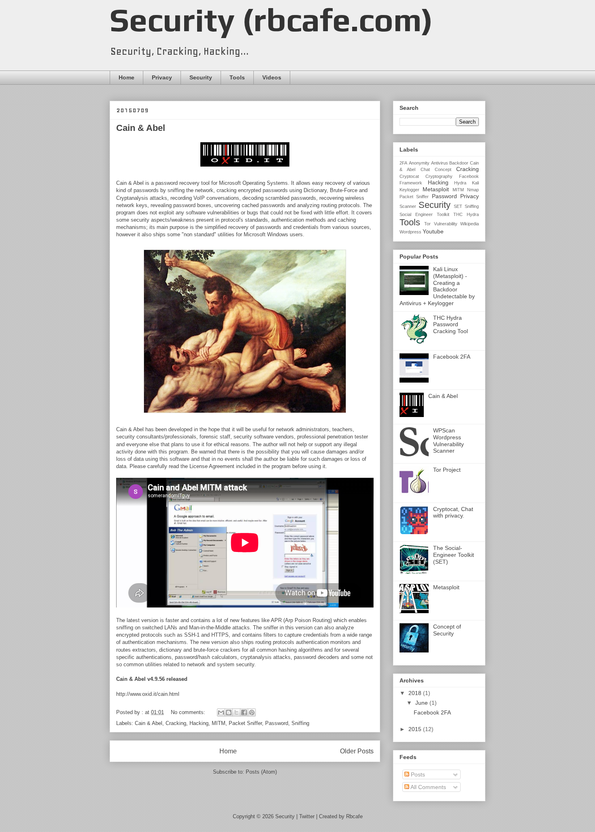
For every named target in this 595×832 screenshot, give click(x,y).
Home (126, 77)
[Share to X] (236, 712)
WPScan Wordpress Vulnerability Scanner (448, 440)
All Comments (427, 787)
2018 (415, 693)
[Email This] (221, 712)
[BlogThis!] (229, 712)
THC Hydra (466, 214)
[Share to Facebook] (244, 712)
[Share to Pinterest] (252, 712)
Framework (411, 182)
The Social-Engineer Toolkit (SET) (453, 555)
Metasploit (436, 189)
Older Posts (357, 751)
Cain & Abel (140, 128)
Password (276, 723)
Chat (425, 169)
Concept (443, 169)
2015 (415, 729)
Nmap (473, 189)
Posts (417, 774)
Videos (271, 77)
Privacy (162, 77)
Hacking (198, 723)
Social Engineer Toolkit (424, 214)
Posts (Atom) (261, 772)
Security (200, 77)
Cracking (176, 723)
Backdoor (458, 162)
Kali (475, 182)
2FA (403, 162)
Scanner (408, 206)
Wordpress (410, 231)
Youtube (433, 231)
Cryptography (439, 176)
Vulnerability (445, 223)
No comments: (189, 712)
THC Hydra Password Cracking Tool (450, 324)
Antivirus (439, 162)
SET (458, 206)
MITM (218, 723)
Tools (237, 77)
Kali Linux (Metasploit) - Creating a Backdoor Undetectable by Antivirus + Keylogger (437, 286)
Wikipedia (469, 223)
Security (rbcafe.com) (271, 19)
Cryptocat (409, 176)
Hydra (460, 182)
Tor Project (447, 469)
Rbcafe (354, 816)
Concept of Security (447, 630)
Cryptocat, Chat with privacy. (453, 512)
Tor (427, 223)
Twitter (306, 816)
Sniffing (300, 723)
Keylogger (409, 189)
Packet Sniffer (245, 723)
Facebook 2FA (451, 356)
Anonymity (419, 162)
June (422, 702)
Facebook (469, 176)
